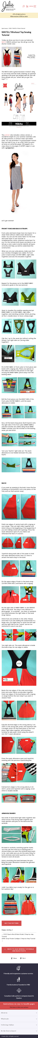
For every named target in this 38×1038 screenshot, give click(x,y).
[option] (19, 15)
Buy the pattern (11, 923)
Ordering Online (7, 1025)
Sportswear (5, 28)
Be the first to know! (8, 1031)
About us (4, 1013)
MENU (33, 6)
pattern (7, 135)
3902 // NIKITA (13, 28)
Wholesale (5, 1019)
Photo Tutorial (21, 28)
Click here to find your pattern (19, 1007)
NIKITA (4, 42)
